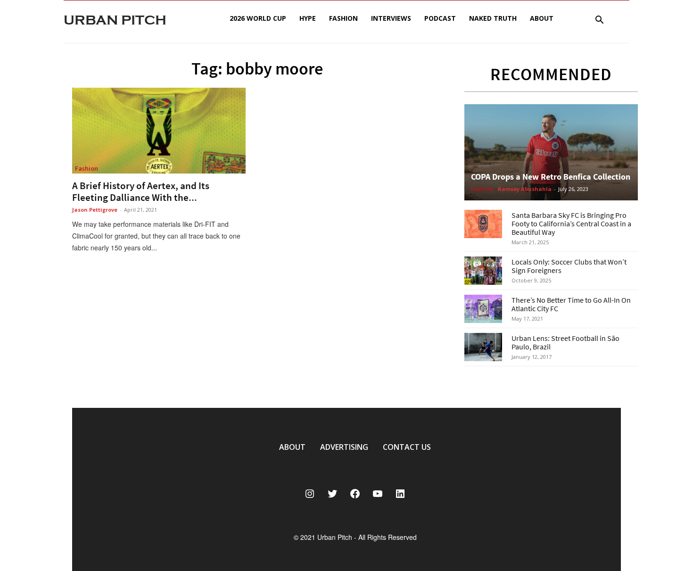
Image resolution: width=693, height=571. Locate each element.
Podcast (440, 18)
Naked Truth (493, 18)
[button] (599, 21)
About (541, 18)
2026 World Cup (258, 18)
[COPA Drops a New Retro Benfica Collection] (551, 152)
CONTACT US (407, 447)
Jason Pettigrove (94, 209)
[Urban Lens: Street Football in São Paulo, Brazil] (483, 347)
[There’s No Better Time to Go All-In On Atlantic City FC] (483, 309)
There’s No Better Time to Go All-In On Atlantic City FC (571, 304)
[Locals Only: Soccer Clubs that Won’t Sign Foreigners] (483, 271)
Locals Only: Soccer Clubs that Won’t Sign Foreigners (569, 266)
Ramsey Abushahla (525, 188)
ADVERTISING (344, 447)
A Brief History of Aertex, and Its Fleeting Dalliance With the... (140, 191)
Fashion (343, 18)
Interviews (391, 18)
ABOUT (292, 447)
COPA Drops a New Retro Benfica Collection (550, 176)
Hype (307, 18)
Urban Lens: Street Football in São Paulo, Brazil (565, 342)
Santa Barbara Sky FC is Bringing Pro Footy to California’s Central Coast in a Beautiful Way (571, 223)
